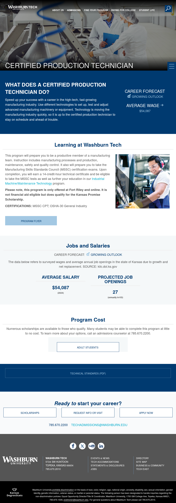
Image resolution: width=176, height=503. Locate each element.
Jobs (94, 469)
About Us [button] (58, 10)
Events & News (100, 458)
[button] (168, 8)
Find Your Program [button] (96, 10)
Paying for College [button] (123, 10)
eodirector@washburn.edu (76, 499)
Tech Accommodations (105, 461)
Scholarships (30, 413)
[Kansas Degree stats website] (15, 493)
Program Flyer (31, 221)
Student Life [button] (147, 10)
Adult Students (88, 347)
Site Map (141, 461)
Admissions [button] (74, 10)
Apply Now (146, 413)
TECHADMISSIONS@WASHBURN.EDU (99, 424)
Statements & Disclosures (107, 465)
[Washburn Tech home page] (22, 7)
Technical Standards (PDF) (88, 373)
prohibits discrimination (63, 489)
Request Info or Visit (88, 413)
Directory (142, 458)
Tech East (142, 469)
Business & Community (150, 465)
